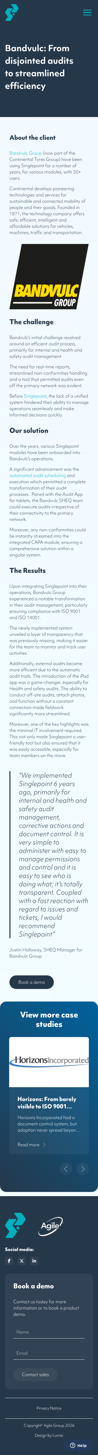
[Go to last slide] (66, 1169)
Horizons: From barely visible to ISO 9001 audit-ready (47, 1106)
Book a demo (31, 982)
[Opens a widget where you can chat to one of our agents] (78, 1445)
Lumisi (58, 1435)
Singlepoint (35, 396)
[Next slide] (82, 1169)
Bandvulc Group (25, 153)
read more (28, 1145)
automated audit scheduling (37, 475)
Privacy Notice (49, 1408)
